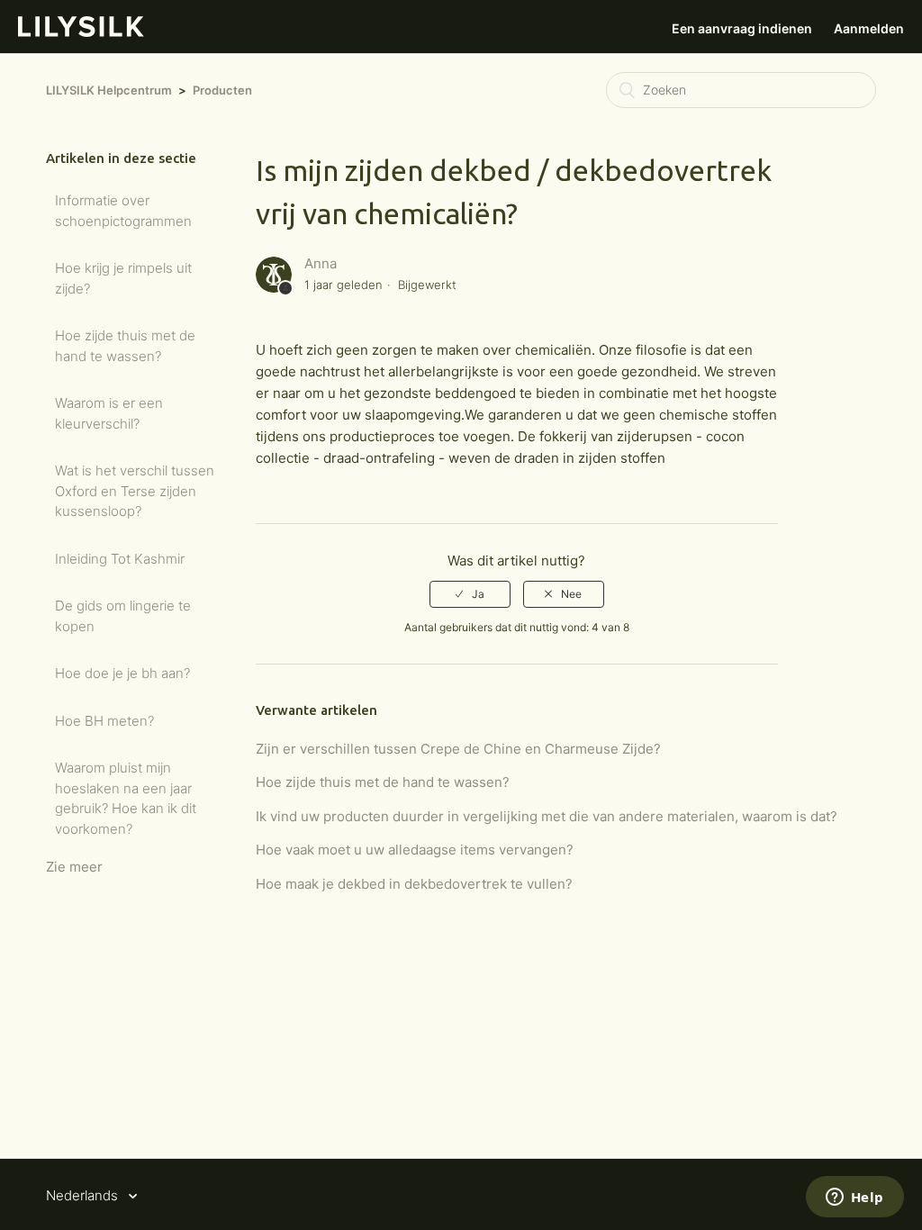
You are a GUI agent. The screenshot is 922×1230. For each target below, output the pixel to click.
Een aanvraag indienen (742, 28)
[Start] (81, 32)
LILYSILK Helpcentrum (109, 90)
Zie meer (74, 866)
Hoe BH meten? (104, 720)
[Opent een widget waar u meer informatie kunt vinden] (854, 1198)
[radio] (470, 594)
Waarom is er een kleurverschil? (109, 413)
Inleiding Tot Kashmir (120, 558)
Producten (222, 90)
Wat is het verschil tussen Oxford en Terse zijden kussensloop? (134, 491)
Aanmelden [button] (869, 28)
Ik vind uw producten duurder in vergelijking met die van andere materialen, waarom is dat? (546, 816)
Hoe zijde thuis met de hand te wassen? (125, 346)
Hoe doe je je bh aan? (122, 673)
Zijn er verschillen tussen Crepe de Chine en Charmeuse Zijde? (458, 748)
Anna (320, 263)
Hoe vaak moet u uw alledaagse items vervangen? (415, 849)
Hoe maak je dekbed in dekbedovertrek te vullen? (414, 883)
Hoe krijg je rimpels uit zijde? (123, 278)
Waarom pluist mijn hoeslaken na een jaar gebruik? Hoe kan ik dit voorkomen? (125, 798)
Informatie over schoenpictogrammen (123, 211)
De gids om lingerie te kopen (123, 616)
